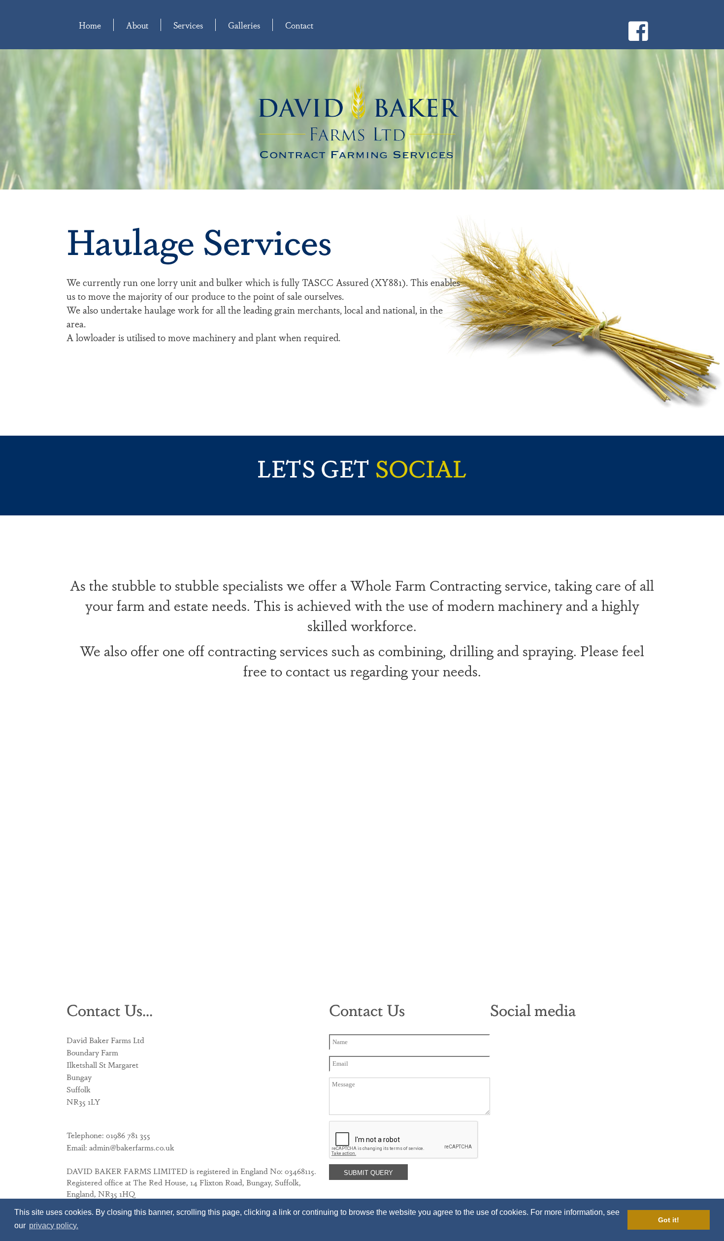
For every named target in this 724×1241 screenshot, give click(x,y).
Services (188, 25)
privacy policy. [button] (53, 1225)
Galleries (244, 25)
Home (90, 25)
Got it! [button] (668, 1220)
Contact (299, 25)
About (137, 25)
